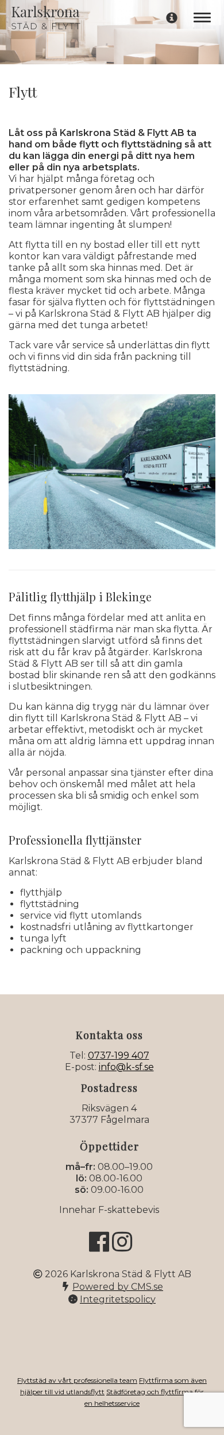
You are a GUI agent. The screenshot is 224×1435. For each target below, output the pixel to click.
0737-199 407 (118, 1055)
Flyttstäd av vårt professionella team (77, 1380)
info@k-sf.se (126, 1066)
